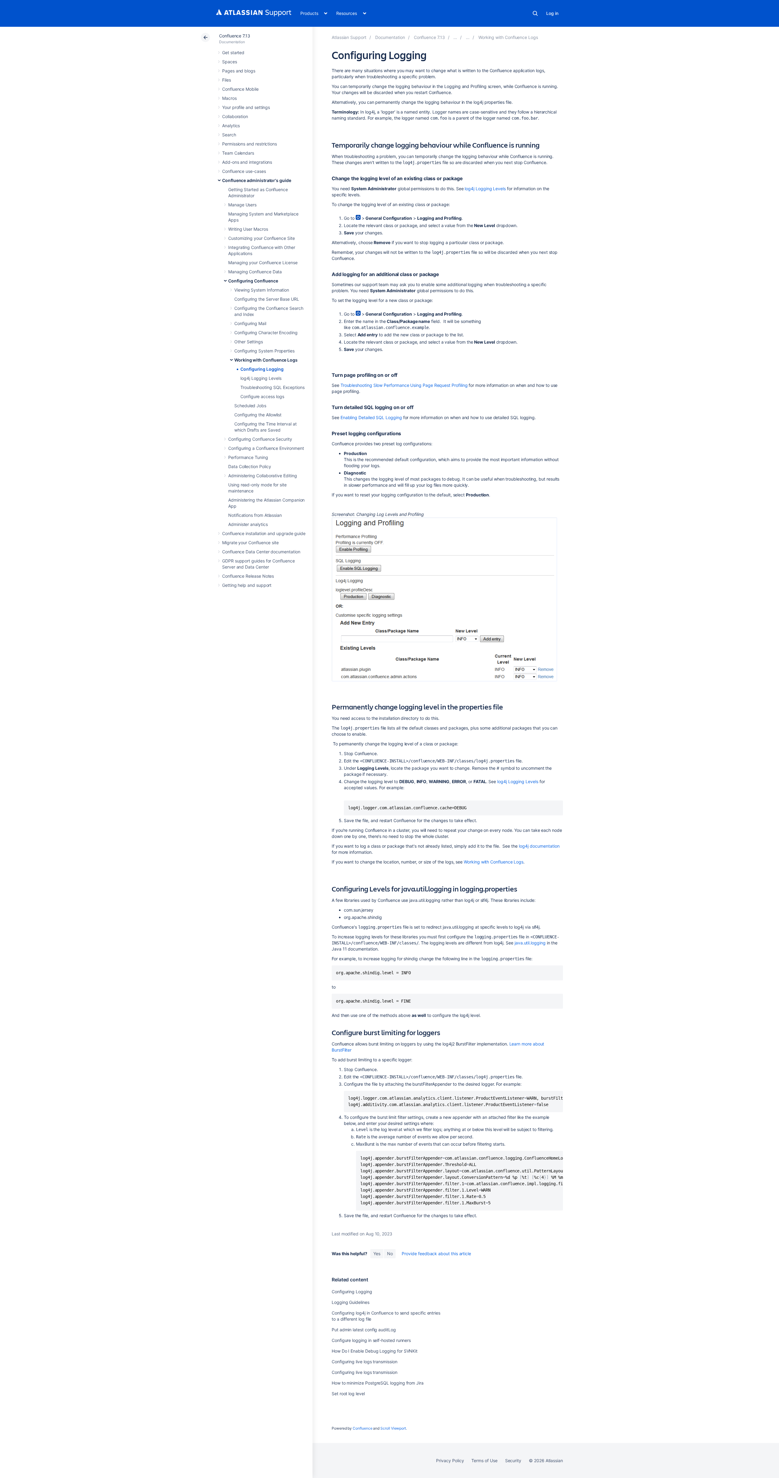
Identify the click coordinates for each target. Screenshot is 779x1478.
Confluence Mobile (240, 89)
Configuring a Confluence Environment (266, 448)
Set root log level (348, 1393)
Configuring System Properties (264, 350)
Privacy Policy (450, 1460)
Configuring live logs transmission (364, 1361)
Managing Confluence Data (255, 271)
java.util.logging (529, 942)
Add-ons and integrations (247, 162)
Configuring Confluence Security (260, 439)
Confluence (362, 1428)
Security (513, 1460)
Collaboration (235, 116)
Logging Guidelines (350, 1302)
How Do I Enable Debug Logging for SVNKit (374, 1351)
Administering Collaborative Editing (262, 475)
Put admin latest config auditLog (364, 1329)
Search (535, 13)
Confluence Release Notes (248, 576)
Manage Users (242, 204)
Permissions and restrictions (249, 143)
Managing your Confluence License (263, 262)
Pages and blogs (238, 70)
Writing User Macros (248, 229)
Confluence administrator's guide (256, 180)
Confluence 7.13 (234, 35)
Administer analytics (248, 524)
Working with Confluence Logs (266, 359)
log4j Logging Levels (260, 378)
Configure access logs (262, 396)
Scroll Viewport (393, 1428)
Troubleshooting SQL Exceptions (272, 387)
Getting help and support (246, 585)
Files (226, 79)
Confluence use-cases (244, 171)
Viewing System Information (261, 289)
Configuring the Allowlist (257, 414)
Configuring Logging (262, 369)
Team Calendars (238, 153)
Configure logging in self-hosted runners (371, 1340)
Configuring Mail (250, 323)
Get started (233, 52)
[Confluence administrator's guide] (455, 37)
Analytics (231, 125)
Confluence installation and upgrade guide (264, 533)
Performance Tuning (248, 457)
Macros (229, 98)
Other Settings (248, 341)
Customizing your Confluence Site (261, 238)
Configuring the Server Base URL (266, 299)
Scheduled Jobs (250, 405)
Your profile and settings (246, 107)
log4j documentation (539, 846)
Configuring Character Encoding (266, 332)
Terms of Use (484, 1460)
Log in (552, 13)
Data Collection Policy (249, 466)
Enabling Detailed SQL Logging (371, 417)
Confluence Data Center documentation (261, 551)
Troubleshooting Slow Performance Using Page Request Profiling (404, 385)
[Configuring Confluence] (468, 37)
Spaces (229, 61)
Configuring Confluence (253, 280)
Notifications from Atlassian (255, 515)
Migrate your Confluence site (250, 542)
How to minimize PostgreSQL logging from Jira (378, 1382)
